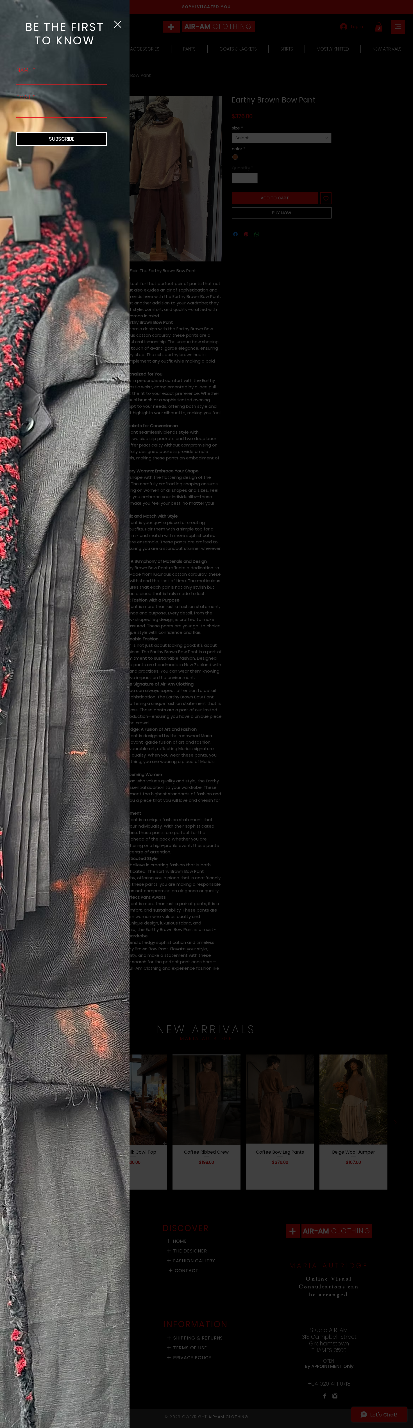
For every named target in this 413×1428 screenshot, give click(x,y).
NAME (23, 70)
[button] (117, 24)
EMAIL (23, 97)
